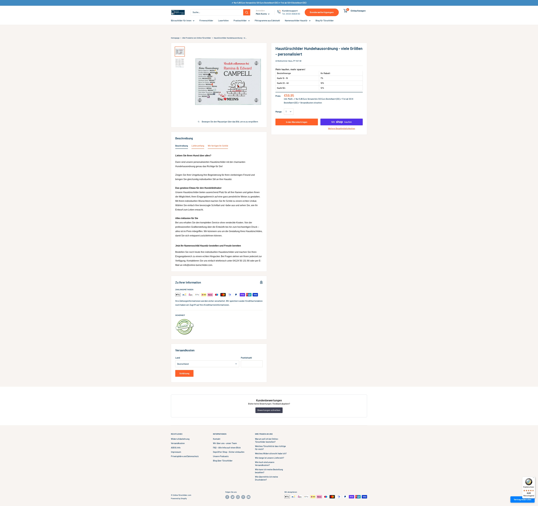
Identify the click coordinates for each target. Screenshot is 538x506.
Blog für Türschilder (325, 20)
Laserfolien (223, 20)
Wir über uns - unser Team (225, 443)
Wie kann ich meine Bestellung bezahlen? (269, 471)
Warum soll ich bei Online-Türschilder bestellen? (267, 440)
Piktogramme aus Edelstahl (267, 20)
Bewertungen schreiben (269, 410)
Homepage (175, 38)
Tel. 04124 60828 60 (291, 13)
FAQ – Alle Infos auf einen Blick (227, 447)
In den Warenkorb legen (296, 122)
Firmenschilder (206, 20)
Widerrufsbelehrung (180, 439)
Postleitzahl (246, 357)
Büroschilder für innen (181, 20)
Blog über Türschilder (223, 460)
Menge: (278, 111)
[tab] (181, 146)
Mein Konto (261, 13)
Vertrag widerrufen (522, 499)
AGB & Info (175, 447)
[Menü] (533, 478)
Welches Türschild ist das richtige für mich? (270, 447)
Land (177, 357)
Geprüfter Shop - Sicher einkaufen (228, 452)
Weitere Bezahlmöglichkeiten (341, 128)
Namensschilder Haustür (296, 20)
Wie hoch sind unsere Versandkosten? (264, 463)
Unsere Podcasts (221, 456)
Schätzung (184, 373)
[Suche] (246, 12)
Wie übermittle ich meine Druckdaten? (266, 478)
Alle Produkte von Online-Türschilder (196, 38)
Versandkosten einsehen (311, 103)
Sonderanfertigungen (322, 12)
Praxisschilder (240, 20)
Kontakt (216, 439)
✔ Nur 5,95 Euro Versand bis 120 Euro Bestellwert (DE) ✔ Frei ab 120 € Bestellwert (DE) (269, 3)
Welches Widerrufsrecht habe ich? (271, 453)
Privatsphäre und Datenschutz (185, 456)
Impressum (176, 452)
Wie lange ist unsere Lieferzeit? (269, 458)
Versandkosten (178, 443)
